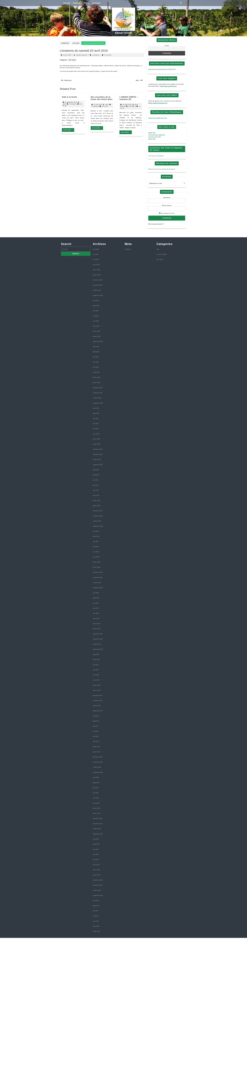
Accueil (66, 3)
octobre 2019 (97, 582)
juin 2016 (95, 787)
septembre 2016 (98, 772)
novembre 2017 (97, 700)
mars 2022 (96, 434)
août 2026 (96, 249)
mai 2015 (96, 854)
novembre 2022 (97, 393)
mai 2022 (96, 423)
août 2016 (96, 777)
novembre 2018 (97, 639)
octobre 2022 (97, 398)
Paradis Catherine (81, 55)
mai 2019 (96, 608)
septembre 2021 (98, 464)
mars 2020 (96, 557)
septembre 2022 (98, 403)
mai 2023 (96, 362)
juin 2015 (95, 849)
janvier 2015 (96, 875)
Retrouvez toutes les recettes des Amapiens (161, 169)
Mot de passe (166, 205)
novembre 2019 (97, 577)
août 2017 (96, 716)
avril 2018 (96, 675)
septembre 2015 (98, 834)
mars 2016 (96, 803)
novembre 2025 (97, 285)
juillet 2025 (96, 305)
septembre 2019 (98, 587)
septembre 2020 (98, 526)
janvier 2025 (96, 336)
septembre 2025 (98, 295)
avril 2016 (96, 798)
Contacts (96, 3)
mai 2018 (96, 670)
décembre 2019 (97, 572)
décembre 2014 (97, 880)
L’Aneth (86, 3)
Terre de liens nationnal (156, 134)
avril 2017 (96, 736)
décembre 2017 (97, 695)
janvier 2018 (96, 690)
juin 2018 (95, 664)
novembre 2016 (97, 762)
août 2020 (96, 531)
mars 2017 (96, 741)
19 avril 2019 (67, 55)
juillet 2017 (96, 721)
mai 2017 (96, 731)
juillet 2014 (96, 905)
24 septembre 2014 (71, 102)
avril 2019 (96, 613)
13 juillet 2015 (126, 104)
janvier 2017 (96, 752)
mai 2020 (96, 546)
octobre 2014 (97, 890)
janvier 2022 (96, 444)
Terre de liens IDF (154, 137)
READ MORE (68, 130)
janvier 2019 (96, 628)
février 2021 (96, 500)
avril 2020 (96, 552)
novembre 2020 (97, 516)
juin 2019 (95, 603)
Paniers (76, 3)
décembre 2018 (97, 634)
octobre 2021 (97, 459)
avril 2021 (96, 490)
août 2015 (96, 839)
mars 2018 (96, 680)
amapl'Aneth (123, 32)
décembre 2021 (97, 449)
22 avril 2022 (98, 104)
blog (157, 249)
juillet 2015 (96, 844)
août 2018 (96, 654)
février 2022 (96, 439)
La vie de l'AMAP (161, 254)
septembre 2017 (98, 711)
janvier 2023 (96, 382)
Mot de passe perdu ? (156, 224)
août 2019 (96, 593)
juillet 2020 (96, 536)
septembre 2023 (98, 341)
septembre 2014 (98, 895)
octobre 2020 (97, 521)
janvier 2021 (96, 505)
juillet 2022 (96, 413)
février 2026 (96, 269)
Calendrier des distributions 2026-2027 (162, 69)
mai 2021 (96, 485)
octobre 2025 (97, 290)
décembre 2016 (97, 757)
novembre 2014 (97, 885)
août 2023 (96, 346)
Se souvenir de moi (167, 213)
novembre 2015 (97, 823)
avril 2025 (96, 321)
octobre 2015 (97, 828)
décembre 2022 (97, 387)
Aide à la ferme (69, 97)
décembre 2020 (97, 511)
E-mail (167, 45)
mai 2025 (96, 316)
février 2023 (96, 377)
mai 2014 (96, 916)
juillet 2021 (96, 475)
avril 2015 (96, 859)
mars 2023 (96, 372)
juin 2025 (95, 310)
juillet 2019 (96, 598)
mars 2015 (96, 864)
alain (64, 104)
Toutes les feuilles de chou (157, 118)
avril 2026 (96, 259)
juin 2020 (95, 541)
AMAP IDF (151, 132)
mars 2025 (96, 326)
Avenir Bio (151, 139)
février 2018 (96, 685)
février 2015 (96, 870)
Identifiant (166, 197)
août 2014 (96, 900)
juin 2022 (95, 418)
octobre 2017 (97, 705)
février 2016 (96, 808)
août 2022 (96, 408)
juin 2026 (95, 254)
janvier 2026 (96, 275)
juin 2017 (95, 726)
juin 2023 (95, 357)
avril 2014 (96, 921)
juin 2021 (95, 480)
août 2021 (96, 469)
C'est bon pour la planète (156, 156)
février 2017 (96, 746)
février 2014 (96, 931)
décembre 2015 (97, 818)
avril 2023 (96, 367)
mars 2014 (96, 926)
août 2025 (96, 300)
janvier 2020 (96, 567)
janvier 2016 (96, 813)
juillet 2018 (96, 659)
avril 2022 (96, 428)
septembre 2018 (98, 649)
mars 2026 (96, 264)
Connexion (128, 249)
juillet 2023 (96, 352)
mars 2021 (96, 495)
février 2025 (96, 331)
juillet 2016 (96, 782)
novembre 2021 (97, 454)
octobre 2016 (97, 767)
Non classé (76, 43)
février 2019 (96, 623)
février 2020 (96, 562)
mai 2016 (96, 793)
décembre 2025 (97, 280)
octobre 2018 (97, 644)
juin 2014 (95, 911)
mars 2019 (96, 618)
